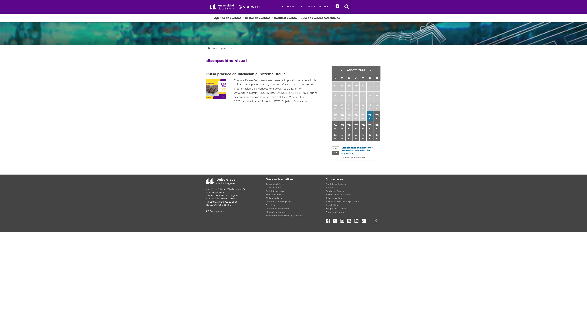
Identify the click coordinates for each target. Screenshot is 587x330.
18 (342, 115)
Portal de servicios (275, 191)
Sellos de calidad (334, 198)
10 (335, 105)
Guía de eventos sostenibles (320, 18)
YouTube (350, 220)
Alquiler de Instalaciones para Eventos (285, 216)
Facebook (329, 220)
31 (363, 85)
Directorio (270, 205)
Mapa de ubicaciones (276, 212)
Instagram (343, 220)
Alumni (329, 187)
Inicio (208, 48)
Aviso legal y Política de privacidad (343, 201)
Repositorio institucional (278, 208)
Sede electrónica (274, 194)
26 (349, 125)
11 (342, 105)
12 (349, 105)
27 (335, 85)
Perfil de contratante (336, 184)
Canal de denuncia (335, 212)
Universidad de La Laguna (220, 181)
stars (229, 221)
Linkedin (357, 220)
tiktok (365, 220)
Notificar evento (285, 18)
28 (342, 85)
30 (356, 85)
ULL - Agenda (221, 48)
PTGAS (311, 6)
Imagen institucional (336, 208)
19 (349, 115)
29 (349, 85)
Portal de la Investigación (278, 201)
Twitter (336, 220)
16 (377, 105)
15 (370, 105)
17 (335, 115)
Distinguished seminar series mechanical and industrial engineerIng (357, 150)
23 (377, 115)
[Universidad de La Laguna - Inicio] (222, 7)
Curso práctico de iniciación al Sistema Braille (246, 74)
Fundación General (335, 191)
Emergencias (216, 211)
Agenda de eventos (227, 18)
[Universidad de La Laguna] (250, 7)
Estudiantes (289, 6)
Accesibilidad (332, 205)
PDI (302, 6)
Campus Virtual (273, 187)
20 (356, 115)
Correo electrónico (275, 184)
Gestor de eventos (257, 18)
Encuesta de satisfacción (338, 194)
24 (335, 125)
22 (370, 115)
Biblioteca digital (274, 198)
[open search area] (347, 7)
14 (363, 105)
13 (356, 105)
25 (342, 125)
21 (363, 115)
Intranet (323, 6)
